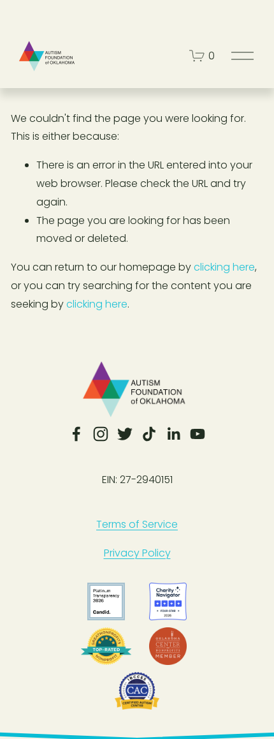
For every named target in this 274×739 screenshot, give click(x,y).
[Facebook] (76, 434)
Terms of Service (137, 524)
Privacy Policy (137, 553)
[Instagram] (100, 434)
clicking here (224, 267)
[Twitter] (125, 434)
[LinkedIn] (173, 434)
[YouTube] (197, 434)
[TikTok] (149, 434)
